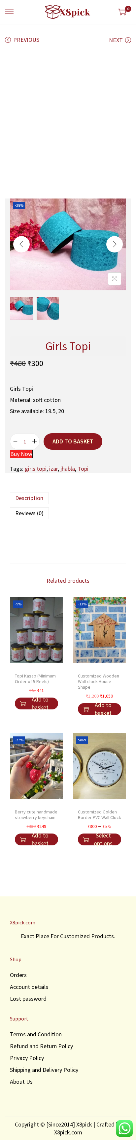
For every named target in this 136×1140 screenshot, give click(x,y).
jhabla (67, 468)
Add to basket (72, 441)
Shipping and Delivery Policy (44, 1070)
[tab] (68, 498)
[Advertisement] (68, 122)
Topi (83, 468)
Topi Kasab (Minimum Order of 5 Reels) (35, 678)
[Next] (114, 244)
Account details (29, 987)
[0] (122, 12)
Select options (103, 839)
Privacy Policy (27, 1058)
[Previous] (21, 244)
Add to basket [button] (40, 703)
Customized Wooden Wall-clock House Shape (98, 681)
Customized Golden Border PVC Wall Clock (99, 814)
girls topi (36, 468)
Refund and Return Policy (41, 1046)
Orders (18, 975)
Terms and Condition (36, 1034)
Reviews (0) (29, 513)
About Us (21, 1081)
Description (29, 498)
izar (53, 468)
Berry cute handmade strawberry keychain (36, 814)
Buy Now (21, 454)
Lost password (28, 998)
